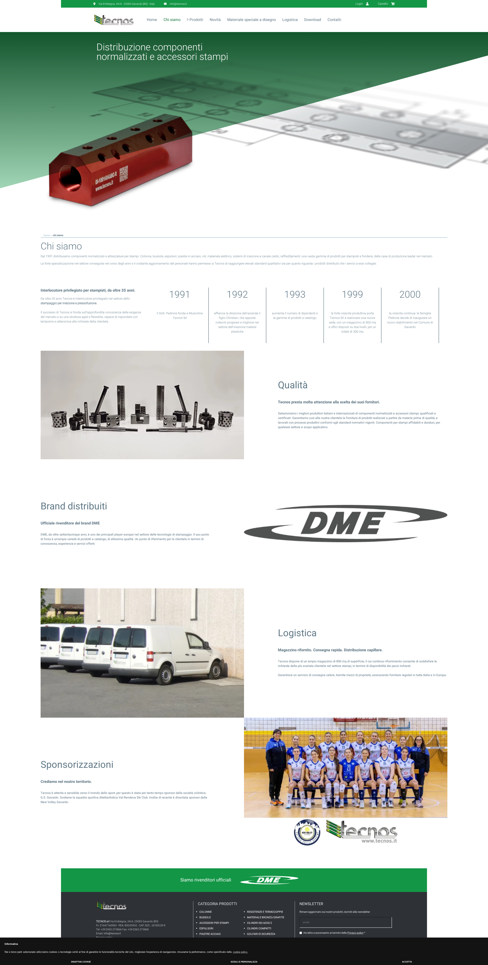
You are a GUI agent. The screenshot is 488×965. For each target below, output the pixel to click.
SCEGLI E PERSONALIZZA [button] (244, 962)
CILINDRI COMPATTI (259, 928)
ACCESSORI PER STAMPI (214, 923)
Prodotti (196, 20)
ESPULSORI (206, 928)
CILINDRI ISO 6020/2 (259, 923)
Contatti (334, 20)
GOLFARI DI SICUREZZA (261, 934)
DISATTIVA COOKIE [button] (81, 962)
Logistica (290, 20)
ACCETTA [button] (407, 962)
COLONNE (205, 912)
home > (48, 235)
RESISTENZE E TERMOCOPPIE (265, 912)
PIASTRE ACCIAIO (210, 934)
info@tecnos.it (112, 933)
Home (152, 20)
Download (312, 20)
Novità (215, 20)
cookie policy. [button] (240, 952)
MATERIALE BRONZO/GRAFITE (265, 917)
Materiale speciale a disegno (251, 20)
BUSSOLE (205, 917)
